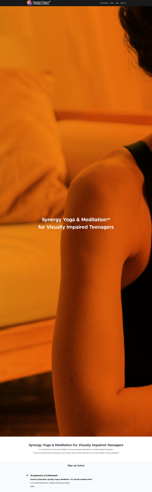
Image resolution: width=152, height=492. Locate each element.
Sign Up (123, 3)
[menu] (112, 3)
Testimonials (104, 3)
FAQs (112, 3)
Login (117, 3)
